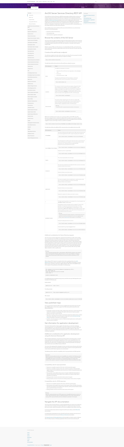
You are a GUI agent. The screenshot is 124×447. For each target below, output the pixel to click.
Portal (37, 1)
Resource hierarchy (32, 23)
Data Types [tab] (30, 29)
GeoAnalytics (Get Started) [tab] (32, 42)
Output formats (31, 19)
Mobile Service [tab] (30, 83)
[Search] (96, 1)
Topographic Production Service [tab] (33, 122)
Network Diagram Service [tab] (32, 85)
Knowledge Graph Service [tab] (32, 72)
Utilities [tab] (29, 129)
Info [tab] (28, 70)
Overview (36, 9)
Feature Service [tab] (30, 33)
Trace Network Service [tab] (32, 124)
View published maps (87, 18)
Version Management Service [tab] (33, 137)
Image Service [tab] (30, 68)
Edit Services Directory (54, 20)
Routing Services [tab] (31, 103)
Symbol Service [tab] (30, 118)
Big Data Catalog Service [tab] (32, 31)
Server (28, 435)
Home (29, 7)
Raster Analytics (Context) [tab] (32, 96)
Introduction (31, 15)
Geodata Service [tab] (31, 55)
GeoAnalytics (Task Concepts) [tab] (33, 46)
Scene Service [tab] (30, 105)
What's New (77, 409)
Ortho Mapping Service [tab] (32, 88)
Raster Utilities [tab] (30, 98)
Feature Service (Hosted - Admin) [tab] (33, 38)
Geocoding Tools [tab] (31, 53)
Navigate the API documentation (89, 22)
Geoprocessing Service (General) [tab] (33, 59)
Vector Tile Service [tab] (31, 135)
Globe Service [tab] (30, 66)
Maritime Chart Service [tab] (32, 81)
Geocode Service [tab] (31, 51)
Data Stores (45, 1)
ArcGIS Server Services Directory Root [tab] (33, 27)
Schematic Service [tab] (31, 107)
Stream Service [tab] (30, 116)
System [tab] (29, 120)
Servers (40, 1)
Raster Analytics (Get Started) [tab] (33, 92)
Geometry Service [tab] (31, 57)
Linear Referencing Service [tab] (32, 77)
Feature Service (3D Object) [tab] (32, 40)
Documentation (30, 442)
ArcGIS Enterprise (31, 1)
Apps (51, 1)
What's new (31, 17)
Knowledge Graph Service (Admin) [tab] (34, 75)
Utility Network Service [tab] (32, 131)
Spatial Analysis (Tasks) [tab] (32, 111)
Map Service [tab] (30, 79)
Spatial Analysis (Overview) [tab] (32, 109)
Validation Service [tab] (31, 133)
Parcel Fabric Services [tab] (31, 90)
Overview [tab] (29, 13)
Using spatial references (33, 21)
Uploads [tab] (29, 127)
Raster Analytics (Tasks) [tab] (32, 94)
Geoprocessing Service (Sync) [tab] (33, 64)
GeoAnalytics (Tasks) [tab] (31, 44)
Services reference (34, 7)
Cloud (48, 1)
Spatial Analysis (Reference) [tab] (32, 114)
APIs (53, 1)
